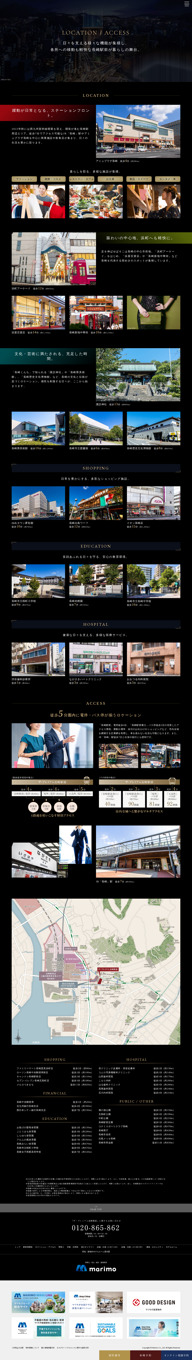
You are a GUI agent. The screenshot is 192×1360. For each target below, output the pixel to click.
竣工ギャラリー (87, 1247)
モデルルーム (171, 1247)
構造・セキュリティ (154, 1247)
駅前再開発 (27, 1247)
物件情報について (32, 1347)
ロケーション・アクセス (45, 1247)
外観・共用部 (72, 1247)
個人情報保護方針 (48, 1347)
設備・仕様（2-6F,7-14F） (108, 1247)
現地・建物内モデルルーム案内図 (96, 1252)
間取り (61, 1247)
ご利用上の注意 (17, 1347)
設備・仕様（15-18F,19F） (132, 1247)
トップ (17, 1247)
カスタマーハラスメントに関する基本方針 (73, 1347)
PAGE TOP (96, 1209)
